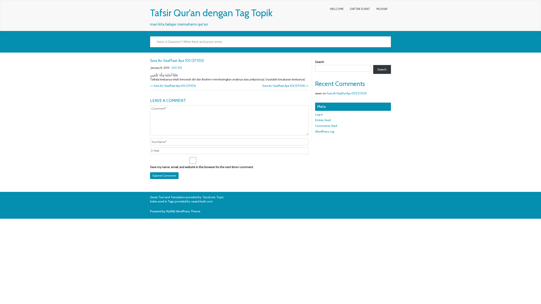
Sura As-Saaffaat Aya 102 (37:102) (173, 86)
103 (180, 68)
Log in (319, 114)
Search (319, 62)
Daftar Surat (360, 9)
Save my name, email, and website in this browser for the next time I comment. (202, 167)
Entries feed (323, 120)
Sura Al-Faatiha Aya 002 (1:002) (347, 93)
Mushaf (382, 9)
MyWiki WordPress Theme (183, 211)
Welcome (337, 9)
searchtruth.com (202, 201)
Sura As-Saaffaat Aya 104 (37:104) (285, 86)
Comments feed (326, 126)
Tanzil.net (208, 197)
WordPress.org (324, 131)
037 (173, 68)
